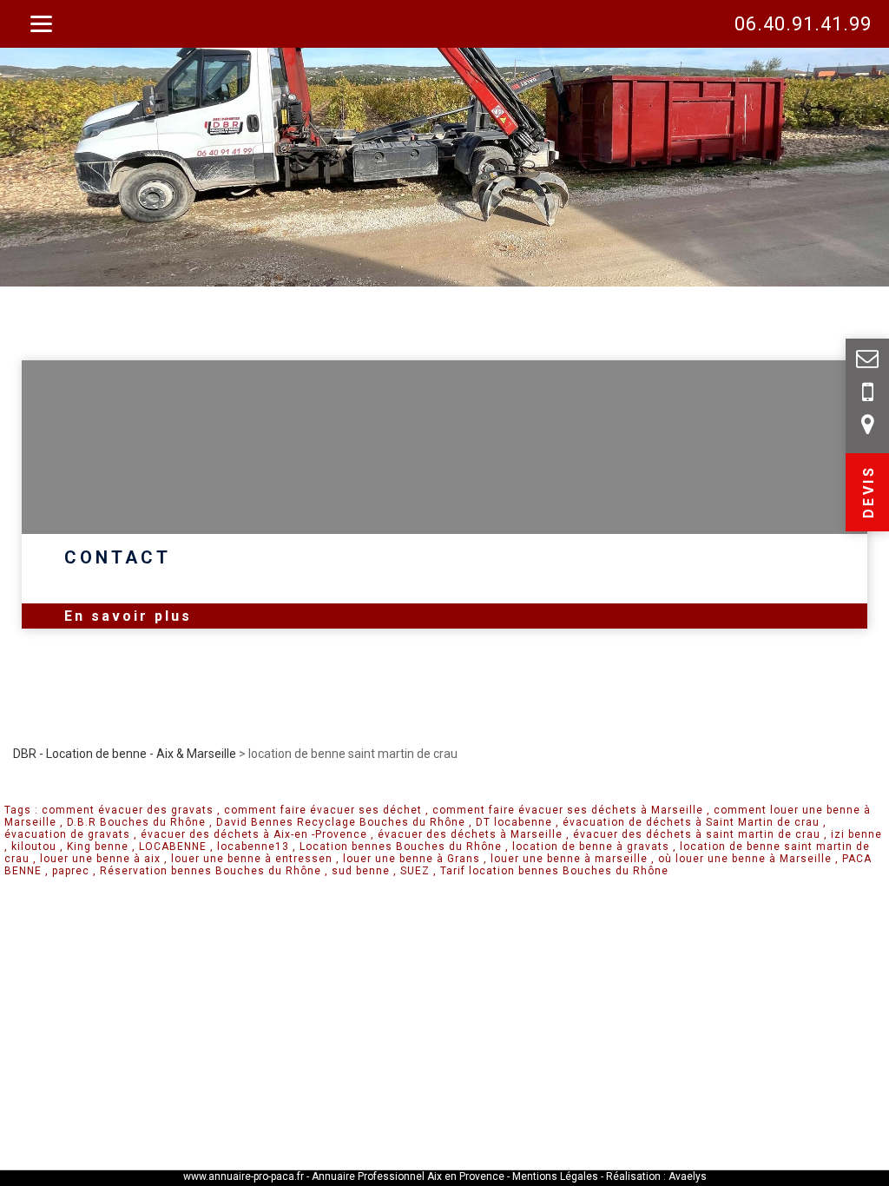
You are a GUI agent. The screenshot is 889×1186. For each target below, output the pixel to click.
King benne (97, 846)
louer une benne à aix (100, 859)
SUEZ (415, 871)
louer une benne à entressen (252, 859)
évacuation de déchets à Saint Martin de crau (691, 822)
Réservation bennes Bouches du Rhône (210, 871)
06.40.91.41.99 (803, 24)
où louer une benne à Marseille (745, 859)
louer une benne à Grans (411, 859)
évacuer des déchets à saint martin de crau (696, 834)
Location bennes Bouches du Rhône (401, 846)
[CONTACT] (444, 447)
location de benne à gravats (590, 846)
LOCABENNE (173, 846)
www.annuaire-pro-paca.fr (243, 1176)
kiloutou (33, 846)
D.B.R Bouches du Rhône (136, 822)
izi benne (856, 834)
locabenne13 (253, 846)
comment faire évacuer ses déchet (323, 810)
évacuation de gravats (67, 834)
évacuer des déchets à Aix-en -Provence (254, 834)
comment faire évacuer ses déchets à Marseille (567, 810)
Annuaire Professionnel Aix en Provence (408, 1176)
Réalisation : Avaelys (656, 1176)
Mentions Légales (556, 1176)
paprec (70, 871)
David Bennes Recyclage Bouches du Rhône (340, 822)
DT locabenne (514, 822)
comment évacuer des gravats (128, 810)
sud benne (361, 871)
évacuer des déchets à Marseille (470, 834)
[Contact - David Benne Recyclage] (867, 395)
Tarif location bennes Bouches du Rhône (554, 871)
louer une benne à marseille (569, 859)
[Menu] (41, 24)
